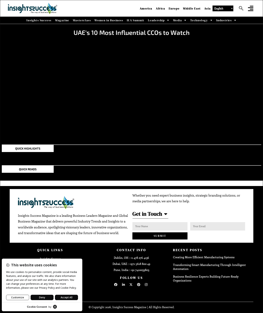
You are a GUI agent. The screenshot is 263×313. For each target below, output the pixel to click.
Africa (160, 8)
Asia (207, 8)
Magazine (62, 20)
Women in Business (108, 20)
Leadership (156, 20)
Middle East (192, 8)
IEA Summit (135, 20)
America (146, 8)
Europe (174, 8)
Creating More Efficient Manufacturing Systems (204, 257)
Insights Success (39, 20)
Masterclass (82, 20)
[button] (239, 8)
